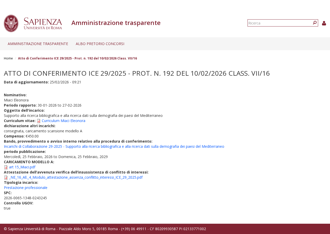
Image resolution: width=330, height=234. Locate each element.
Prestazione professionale (25, 187)
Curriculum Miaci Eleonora (63, 120)
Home (8, 58)
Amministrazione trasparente (38, 43)
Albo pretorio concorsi (100, 43)
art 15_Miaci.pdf (22, 166)
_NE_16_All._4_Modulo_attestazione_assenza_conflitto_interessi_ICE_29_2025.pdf (76, 177)
